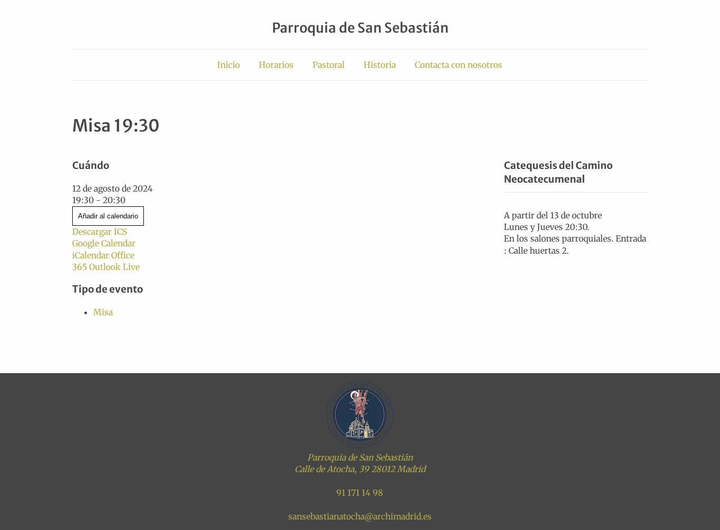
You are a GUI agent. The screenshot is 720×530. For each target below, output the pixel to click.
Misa (103, 312)
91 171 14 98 (359, 492)
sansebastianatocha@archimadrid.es (360, 516)
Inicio (228, 64)
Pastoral (329, 64)
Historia (380, 64)
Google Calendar (103, 243)
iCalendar (90, 255)
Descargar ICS (99, 231)
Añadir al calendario (108, 216)
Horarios (276, 64)
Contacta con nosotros (458, 64)
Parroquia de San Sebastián (360, 27)
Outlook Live (114, 267)
